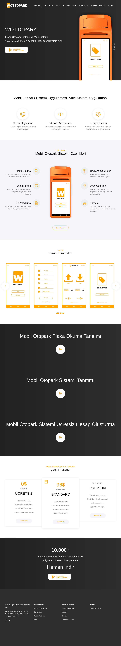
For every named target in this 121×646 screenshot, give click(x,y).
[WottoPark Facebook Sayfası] (6, 620)
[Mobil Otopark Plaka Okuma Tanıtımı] (60, 350)
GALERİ (57, 5)
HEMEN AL (24, 521)
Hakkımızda (38, 612)
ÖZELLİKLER (48, 5)
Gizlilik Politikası (40, 616)
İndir (35, 620)
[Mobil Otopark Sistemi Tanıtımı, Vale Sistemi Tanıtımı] (60, 394)
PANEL (101, 5)
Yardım (64, 612)
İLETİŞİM (94, 5)
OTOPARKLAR (83, 5)
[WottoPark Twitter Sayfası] (9, 620)
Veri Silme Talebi (68, 620)
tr (110, 5)
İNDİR (74, 5)
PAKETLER (66, 5)
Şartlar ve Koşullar (40, 608)
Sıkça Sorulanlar (68, 608)
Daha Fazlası (60, 228)
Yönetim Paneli (95, 608)
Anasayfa (37, 5)
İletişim (64, 616)
